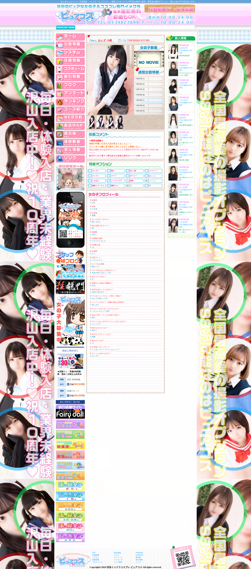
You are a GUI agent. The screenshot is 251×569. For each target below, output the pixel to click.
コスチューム (97, 562)
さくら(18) (183, 135)
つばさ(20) (183, 83)
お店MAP (139, 555)
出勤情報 (95, 555)
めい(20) (182, 205)
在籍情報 (95, 560)
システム (95, 557)
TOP (93, 553)
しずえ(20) (183, 222)
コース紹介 (118, 562)
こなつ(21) (183, 100)
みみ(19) (182, 118)
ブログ (116, 555)
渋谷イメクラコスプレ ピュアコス (124, 567)
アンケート (118, 557)
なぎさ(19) (183, 48)
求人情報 (139, 560)
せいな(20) (183, 187)
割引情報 (117, 553)
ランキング (118, 560)
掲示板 (138, 557)
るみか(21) (183, 152)
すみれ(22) (183, 65)
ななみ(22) (183, 170)
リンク (138, 562)
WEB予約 (139, 553)
